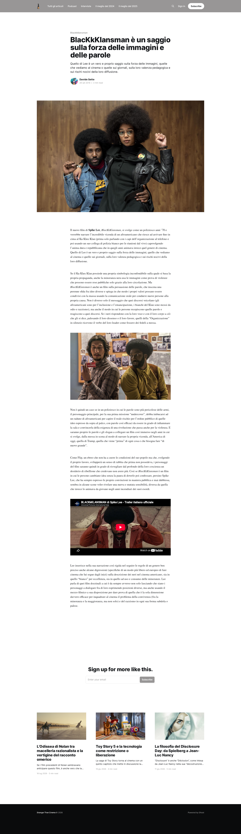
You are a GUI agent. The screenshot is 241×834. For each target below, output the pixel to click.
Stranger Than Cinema (46, 812)
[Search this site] (173, 6)
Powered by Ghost (196, 812)
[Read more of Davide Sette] (74, 81)
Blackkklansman (79, 32)
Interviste (86, 6)
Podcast (72, 6)
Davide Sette (86, 79)
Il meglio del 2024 (105, 6)
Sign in (181, 6)
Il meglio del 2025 (128, 6)
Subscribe (196, 6)
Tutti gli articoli (55, 6)
